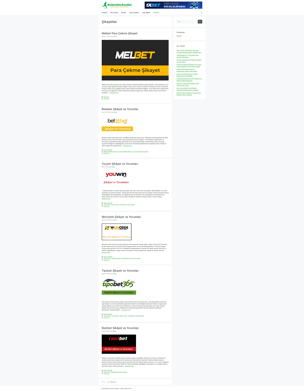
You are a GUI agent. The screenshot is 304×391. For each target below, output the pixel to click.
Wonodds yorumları (135, 258)
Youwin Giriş (107, 204)
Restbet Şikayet (123, 372)
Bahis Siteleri (114, 12)
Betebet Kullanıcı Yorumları (115, 151)
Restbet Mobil (114, 372)
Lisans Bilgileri (146, 12)
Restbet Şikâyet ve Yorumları (120, 328)
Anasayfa (104, 12)
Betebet (106, 151)
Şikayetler (156, 12)
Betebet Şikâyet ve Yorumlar (120, 109)
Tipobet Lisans (123, 315)
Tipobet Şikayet (140, 315)
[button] (202, 12)
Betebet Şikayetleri (143, 151)
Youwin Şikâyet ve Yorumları (120, 163)
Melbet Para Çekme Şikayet (120, 33)
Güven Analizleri (134, 12)
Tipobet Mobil (131, 315)
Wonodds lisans (116, 258)
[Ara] (200, 22)
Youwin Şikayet (131, 204)
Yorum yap (106, 98)
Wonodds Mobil (125, 258)
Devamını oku (114, 92)
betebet (179, 36)
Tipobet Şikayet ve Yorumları (120, 270)
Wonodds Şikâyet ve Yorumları (121, 216)
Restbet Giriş (107, 372)
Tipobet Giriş (115, 315)
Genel (105, 150)
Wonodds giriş (107, 258)
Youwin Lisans (114, 204)
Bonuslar (123, 12)
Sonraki (113, 382)
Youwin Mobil (122, 204)
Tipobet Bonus (107, 315)
